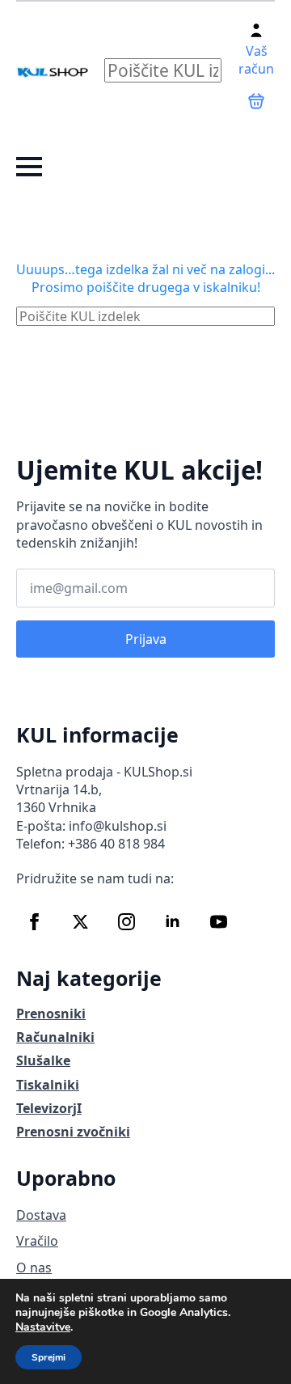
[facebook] (34, 922)
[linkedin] (172, 922)
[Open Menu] (29, 167)
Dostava (41, 1215)
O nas (34, 1267)
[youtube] (218, 922)
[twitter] (80, 922)
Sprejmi (48, 1357)
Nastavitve (42, 1327)
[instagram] (126, 922)
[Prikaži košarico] (256, 101)
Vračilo (37, 1241)
